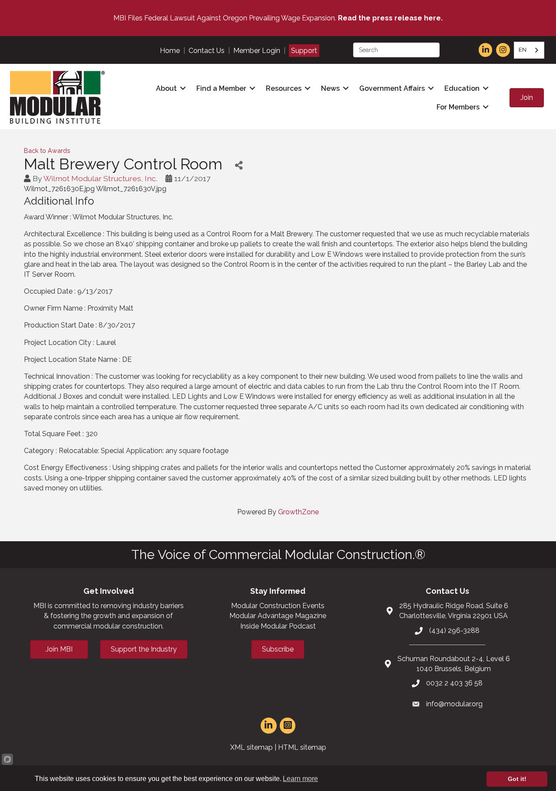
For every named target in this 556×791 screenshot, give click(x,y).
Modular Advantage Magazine (277, 616)
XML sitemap (251, 747)
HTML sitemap (302, 747)
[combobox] (529, 50)
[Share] (238, 165)
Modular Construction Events (277, 606)
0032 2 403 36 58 (454, 683)
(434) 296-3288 (454, 630)
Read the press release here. (390, 18)
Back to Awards (47, 150)
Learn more (300, 778)
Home (170, 50)
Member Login (256, 50)
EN (522, 49)
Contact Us (207, 50)
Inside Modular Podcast (278, 626)
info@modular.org (454, 704)
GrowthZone (298, 512)
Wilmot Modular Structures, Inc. (100, 178)
